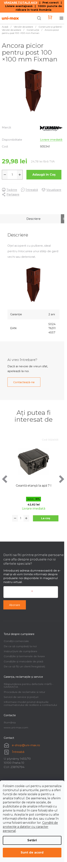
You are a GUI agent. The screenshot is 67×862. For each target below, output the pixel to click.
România (10, 722)
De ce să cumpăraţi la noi (20, 646)
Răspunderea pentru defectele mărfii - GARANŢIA (28, 685)
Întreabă (18, 752)
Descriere (33, 219)
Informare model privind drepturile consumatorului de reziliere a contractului (30, 703)
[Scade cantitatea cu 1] (5, 174)
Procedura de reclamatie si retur (24, 692)
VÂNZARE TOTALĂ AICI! (20, 2)
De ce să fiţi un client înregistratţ (24, 666)
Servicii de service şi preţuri (21, 697)
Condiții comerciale (16, 641)
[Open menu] (61, 18)
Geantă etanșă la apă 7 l (33, 485)
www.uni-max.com (16, 727)
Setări (32, 840)
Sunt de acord (32, 852)
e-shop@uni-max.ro (26, 745)
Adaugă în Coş (44, 174)
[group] (33, 484)
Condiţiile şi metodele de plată (23, 661)
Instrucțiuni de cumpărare (20, 651)
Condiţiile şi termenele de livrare (24, 656)
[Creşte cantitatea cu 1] (20, 174)
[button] (45, 518)
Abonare (14, 605)
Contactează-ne (24, 382)
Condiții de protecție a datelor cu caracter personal (30, 827)
